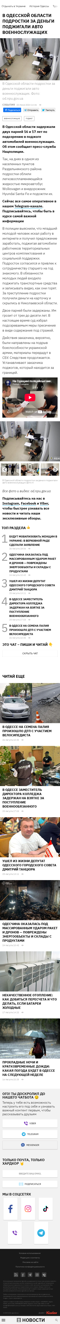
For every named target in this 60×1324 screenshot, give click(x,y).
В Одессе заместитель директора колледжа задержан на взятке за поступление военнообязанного (26, 607)
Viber (44, 503)
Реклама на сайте (30, 1262)
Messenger (32, 1145)
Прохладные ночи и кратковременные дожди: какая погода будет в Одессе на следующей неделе (28, 1068)
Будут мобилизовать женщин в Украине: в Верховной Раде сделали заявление (33, 541)
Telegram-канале (28, 206)
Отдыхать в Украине (14, 6)
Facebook (28, 503)
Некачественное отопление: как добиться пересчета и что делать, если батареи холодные (29, 1001)
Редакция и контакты (30, 1257)
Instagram (10, 503)
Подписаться (33, 1184)
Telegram (32, 1134)
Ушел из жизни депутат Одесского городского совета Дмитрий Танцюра (32, 585)
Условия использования (29, 1253)
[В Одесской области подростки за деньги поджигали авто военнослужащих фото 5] (30, 441)
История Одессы (39, 6)
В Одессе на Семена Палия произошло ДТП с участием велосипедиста (30, 630)
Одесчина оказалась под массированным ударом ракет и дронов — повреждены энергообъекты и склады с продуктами (32, 563)
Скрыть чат (30, 653)
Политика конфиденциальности (30, 1266)
